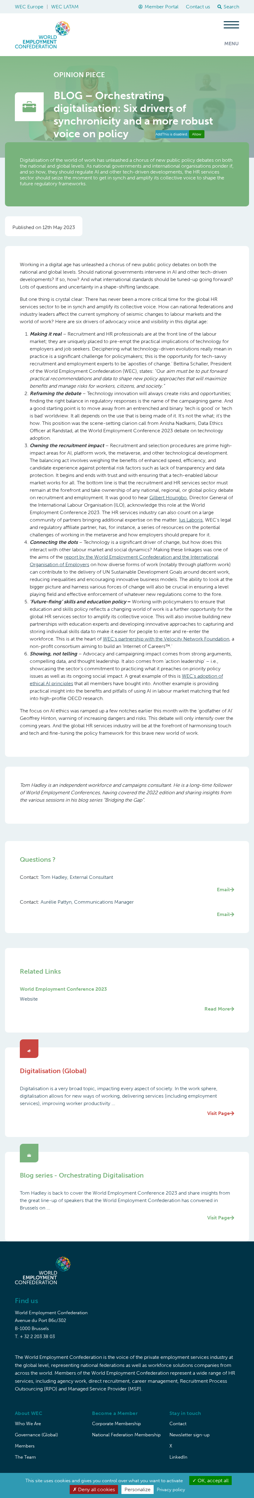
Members (25, 1446)
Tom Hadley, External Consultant (135, 883)
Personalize (138, 1489)
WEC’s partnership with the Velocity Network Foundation (166, 639)
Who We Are (28, 1423)
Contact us (198, 7)
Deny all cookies (96, 1489)
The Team (25, 1457)
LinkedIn (178, 1457)
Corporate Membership (116, 1423)
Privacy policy (171, 1489)
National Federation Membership (126, 1435)
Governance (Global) (36, 1435)
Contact (177, 1423)
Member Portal (161, 7)
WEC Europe (29, 7)
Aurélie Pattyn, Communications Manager (135, 908)
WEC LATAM (65, 7)
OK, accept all (212, 1480)
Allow (196, 134)
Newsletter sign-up (189, 1435)
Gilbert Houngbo (168, 497)
